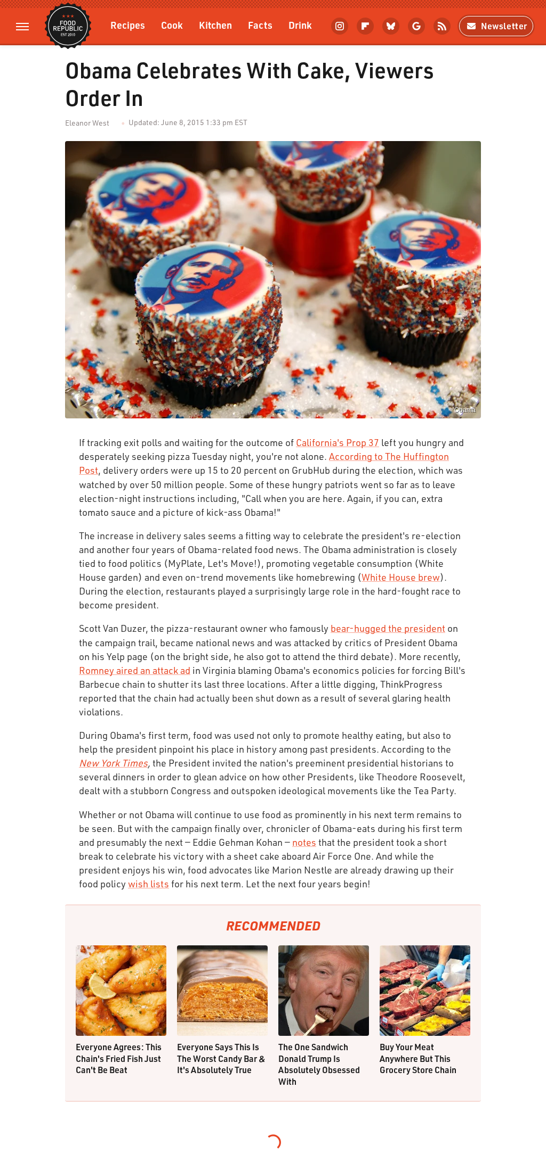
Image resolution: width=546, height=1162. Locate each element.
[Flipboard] (365, 26)
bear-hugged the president (388, 628)
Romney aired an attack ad (134, 670)
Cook (172, 25)
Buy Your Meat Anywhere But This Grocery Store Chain (418, 1058)
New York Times (113, 763)
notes (304, 842)
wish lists (148, 883)
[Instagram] (339, 26)
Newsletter (504, 25)
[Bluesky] (390, 26)
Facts (260, 25)
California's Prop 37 (337, 442)
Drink (300, 25)
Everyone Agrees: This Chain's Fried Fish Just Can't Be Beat (119, 1058)
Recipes (127, 25)
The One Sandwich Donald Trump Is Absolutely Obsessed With (319, 1064)
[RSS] (442, 26)
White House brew (401, 577)
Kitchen (215, 25)
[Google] (416, 26)
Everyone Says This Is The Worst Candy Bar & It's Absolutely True (221, 1058)
